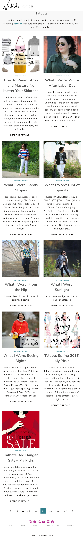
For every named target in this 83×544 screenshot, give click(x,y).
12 (28, 510)
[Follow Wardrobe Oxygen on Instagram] (30, 521)
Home (11, 526)
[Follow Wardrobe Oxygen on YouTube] (43, 521)
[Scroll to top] (79, 536)
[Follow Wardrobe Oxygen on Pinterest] (52, 521)
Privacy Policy (53, 526)
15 (50, 510)
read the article (20, 135)
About (22, 526)
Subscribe (70, 526)
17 (65, 510)
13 (36, 510)
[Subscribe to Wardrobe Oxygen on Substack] (48, 521)
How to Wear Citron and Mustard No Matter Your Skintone (21, 85)
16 (58, 510)
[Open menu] (79, 5)
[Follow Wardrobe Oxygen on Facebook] (34, 521)
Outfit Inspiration (62, 76)
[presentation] (20, 54)
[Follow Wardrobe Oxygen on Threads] (39, 521)
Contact (36, 526)
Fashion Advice (20, 76)
